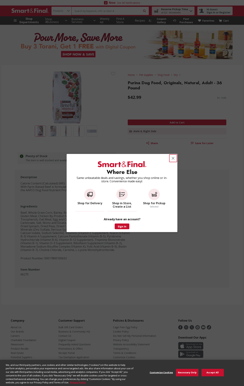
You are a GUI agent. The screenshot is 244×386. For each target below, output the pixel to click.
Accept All (212, 372)
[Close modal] (173, 158)
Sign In (122, 226)
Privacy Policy (78, 382)
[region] (122, 373)
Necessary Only (187, 372)
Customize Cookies (161, 372)
